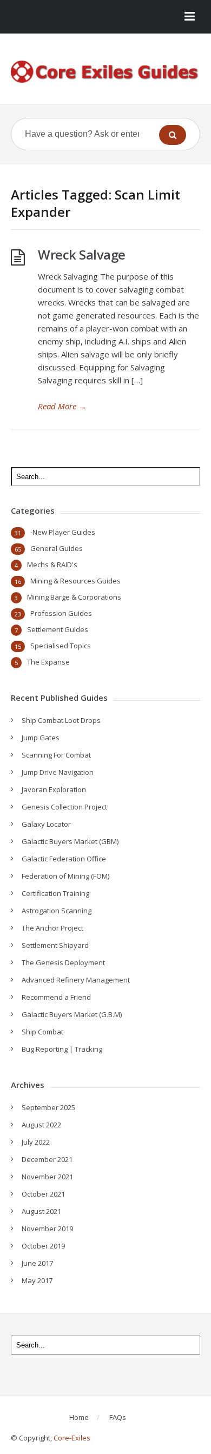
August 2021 (41, 1211)
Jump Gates (41, 737)
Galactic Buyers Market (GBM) (70, 841)
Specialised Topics (60, 645)
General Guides (56, 548)
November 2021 (47, 1176)
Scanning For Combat (56, 755)
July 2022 (36, 1142)
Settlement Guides (57, 629)
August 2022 (41, 1125)
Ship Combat (42, 1032)
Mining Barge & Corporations (74, 597)
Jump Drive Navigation (58, 772)
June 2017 (37, 1263)
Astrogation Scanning (56, 910)
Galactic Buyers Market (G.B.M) (72, 1014)
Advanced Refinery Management (76, 980)
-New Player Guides (62, 532)
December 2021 (47, 1159)
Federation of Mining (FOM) (65, 876)
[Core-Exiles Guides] (105, 73)
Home (79, 1417)
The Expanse (48, 662)
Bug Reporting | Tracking (62, 1049)
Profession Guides (61, 613)
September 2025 (48, 1107)
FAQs (117, 1417)
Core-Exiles (72, 1438)
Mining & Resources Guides (75, 581)
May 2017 (37, 1280)
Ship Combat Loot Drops (61, 720)
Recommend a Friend (56, 997)
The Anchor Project (52, 928)
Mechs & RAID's (52, 564)
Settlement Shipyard (55, 945)
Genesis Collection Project (64, 807)
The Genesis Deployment (63, 962)
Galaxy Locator (46, 824)
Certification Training (55, 893)
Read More (62, 406)
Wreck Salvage (82, 254)
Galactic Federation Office (64, 859)
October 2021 (43, 1194)
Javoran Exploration (54, 789)
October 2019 (43, 1246)
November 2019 (47, 1228)
